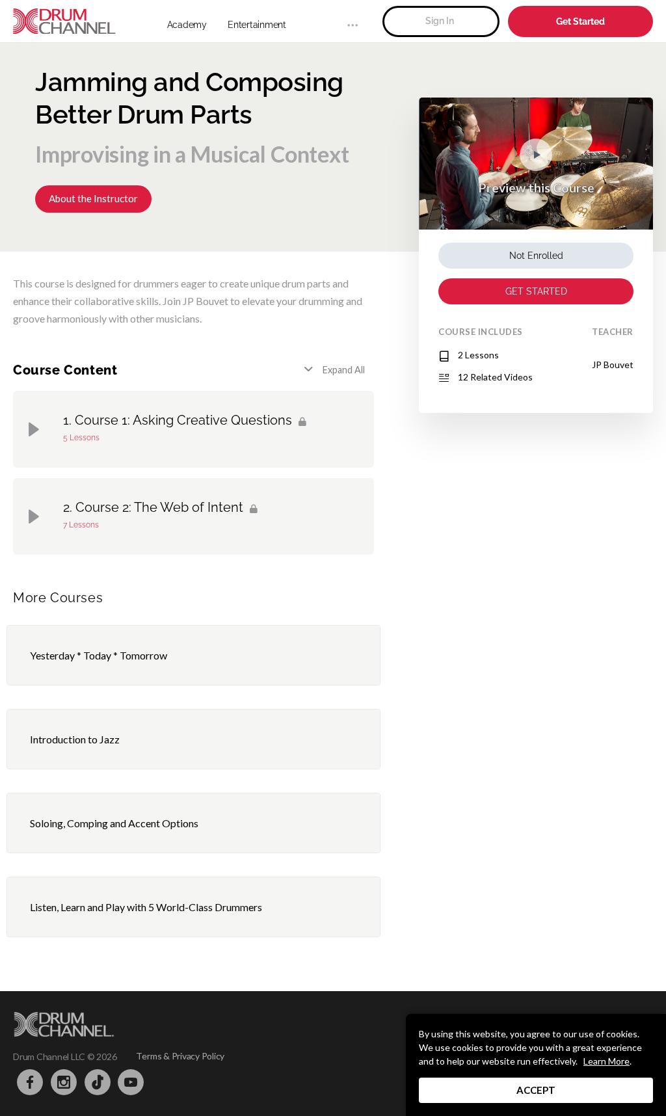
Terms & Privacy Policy (180, 1055)
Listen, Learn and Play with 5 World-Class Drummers (146, 907)
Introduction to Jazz (75, 739)
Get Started (580, 21)
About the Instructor (93, 198)
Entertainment (257, 25)
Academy (187, 25)
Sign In (439, 21)
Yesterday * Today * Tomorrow (98, 655)
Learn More (606, 1061)
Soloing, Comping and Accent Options (114, 823)
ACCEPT (535, 1090)
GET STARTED (536, 291)
